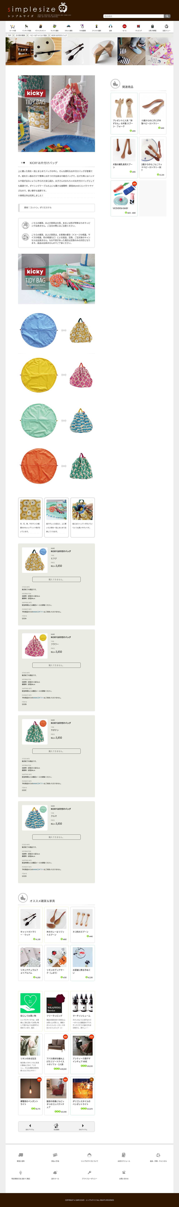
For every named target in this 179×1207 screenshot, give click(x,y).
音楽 (110, 31)
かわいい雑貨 (68, 31)
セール (124, 31)
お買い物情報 (152, 31)
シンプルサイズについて (89, 1161)
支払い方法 (55, 1161)
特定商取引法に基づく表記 (20, 1178)
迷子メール (55, 1178)
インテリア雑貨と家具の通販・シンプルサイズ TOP (89, 10)
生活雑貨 (56, 1130)
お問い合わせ (124, 1178)
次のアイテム (83, 1130)
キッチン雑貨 (54, 31)
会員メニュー (166, 31)
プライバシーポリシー (89, 1178)
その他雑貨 (82, 31)
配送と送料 (21, 1161)
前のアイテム (30, 1130)
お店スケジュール (124, 1161)
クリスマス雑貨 (96, 31)
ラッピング (138, 31)
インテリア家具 (26, 31)
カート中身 (13, 31)
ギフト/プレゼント (40, 31)
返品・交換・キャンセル (158, 1161)
